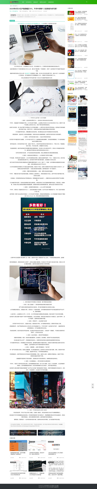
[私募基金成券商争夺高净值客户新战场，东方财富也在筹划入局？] (72, 167)
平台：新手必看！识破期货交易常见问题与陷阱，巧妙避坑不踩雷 (81, 72)
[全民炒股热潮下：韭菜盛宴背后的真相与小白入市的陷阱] (71, 88)
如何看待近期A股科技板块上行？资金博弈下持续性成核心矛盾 (82, 161)
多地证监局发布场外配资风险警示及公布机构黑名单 (18, 474)
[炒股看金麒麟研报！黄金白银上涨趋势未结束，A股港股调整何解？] (82, 116)
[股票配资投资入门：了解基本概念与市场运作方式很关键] (37, 466)
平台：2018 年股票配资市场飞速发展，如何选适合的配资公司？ (81, 35)
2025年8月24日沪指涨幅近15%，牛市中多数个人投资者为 (82, 104)
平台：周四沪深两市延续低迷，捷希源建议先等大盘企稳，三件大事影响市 (80, 19)
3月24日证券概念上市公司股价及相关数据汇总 (55, 453)
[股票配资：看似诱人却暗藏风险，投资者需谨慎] (71, 83)
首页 (23, 2)
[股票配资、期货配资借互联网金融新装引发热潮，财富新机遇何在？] (71, 13)
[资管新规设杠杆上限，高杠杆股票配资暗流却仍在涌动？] (72, 136)
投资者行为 (28, 73)
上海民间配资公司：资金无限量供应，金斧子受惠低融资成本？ (72, 162)
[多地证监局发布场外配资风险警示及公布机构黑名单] (18, 466)
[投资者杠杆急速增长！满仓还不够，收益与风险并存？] (37, 445)
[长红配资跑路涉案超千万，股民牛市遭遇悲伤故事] (71, 63)
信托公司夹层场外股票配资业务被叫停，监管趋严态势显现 (82, 178)
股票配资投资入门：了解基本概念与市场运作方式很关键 (36, 474)
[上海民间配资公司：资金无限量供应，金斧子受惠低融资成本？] (72, 158)
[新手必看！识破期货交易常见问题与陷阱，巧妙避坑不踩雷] (71, 74)
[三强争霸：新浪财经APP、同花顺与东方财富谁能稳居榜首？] (82, 140)
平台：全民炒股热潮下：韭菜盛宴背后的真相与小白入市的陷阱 (81, 89)
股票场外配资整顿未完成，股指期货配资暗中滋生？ (72, 104)
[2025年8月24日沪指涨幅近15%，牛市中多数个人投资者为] (82, 98)
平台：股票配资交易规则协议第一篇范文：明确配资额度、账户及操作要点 (81, 25)
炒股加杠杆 (35, 2)
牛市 (42, 23)
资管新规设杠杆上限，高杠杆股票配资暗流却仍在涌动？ (72, 144)
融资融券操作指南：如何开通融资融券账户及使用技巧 (18, 453)
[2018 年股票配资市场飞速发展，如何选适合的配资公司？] (71, 38)
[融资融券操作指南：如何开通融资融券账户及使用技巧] (18, 445)
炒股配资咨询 (51, 2)
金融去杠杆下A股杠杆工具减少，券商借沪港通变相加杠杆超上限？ (72, 120)
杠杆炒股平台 (28, 2)
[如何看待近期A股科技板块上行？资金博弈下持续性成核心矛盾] (82, 157)
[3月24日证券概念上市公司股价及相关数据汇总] (56, 445)
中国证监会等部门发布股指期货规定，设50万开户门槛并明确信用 (55, 474)
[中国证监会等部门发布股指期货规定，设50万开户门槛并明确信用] (56, 466)
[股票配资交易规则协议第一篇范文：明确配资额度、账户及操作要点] (71, 27)
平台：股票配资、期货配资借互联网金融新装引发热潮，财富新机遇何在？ (81, 13)
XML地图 (52, 485)
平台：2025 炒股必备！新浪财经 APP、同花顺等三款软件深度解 (81, 51)
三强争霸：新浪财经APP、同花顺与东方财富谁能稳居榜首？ (82, 152)
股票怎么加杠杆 (43, 2)
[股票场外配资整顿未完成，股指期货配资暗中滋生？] (72, 99)
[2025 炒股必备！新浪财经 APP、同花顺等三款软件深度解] (71, 52)
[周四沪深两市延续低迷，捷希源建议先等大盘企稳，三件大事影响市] (71, 19)
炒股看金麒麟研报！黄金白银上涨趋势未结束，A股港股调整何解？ (82, 128)
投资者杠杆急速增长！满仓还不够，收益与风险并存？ (36, 453)
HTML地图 (56, 485)
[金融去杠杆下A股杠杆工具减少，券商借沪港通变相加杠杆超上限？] (72, 112)
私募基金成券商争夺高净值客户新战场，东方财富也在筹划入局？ (72, 171)
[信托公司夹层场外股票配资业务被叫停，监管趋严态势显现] (82, 170)
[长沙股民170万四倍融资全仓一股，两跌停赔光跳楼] (71, 45)
